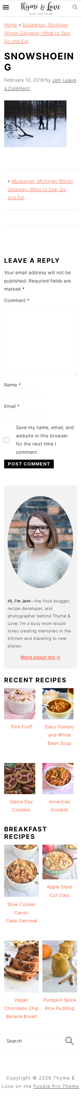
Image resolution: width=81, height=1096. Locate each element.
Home (10, 24)
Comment (17, 300)
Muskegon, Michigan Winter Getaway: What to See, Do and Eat (37, 33)
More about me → (41, 657)
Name (12, 385)
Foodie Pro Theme (56, 1086)
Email (12, 406)
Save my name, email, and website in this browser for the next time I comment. (45, 440)
